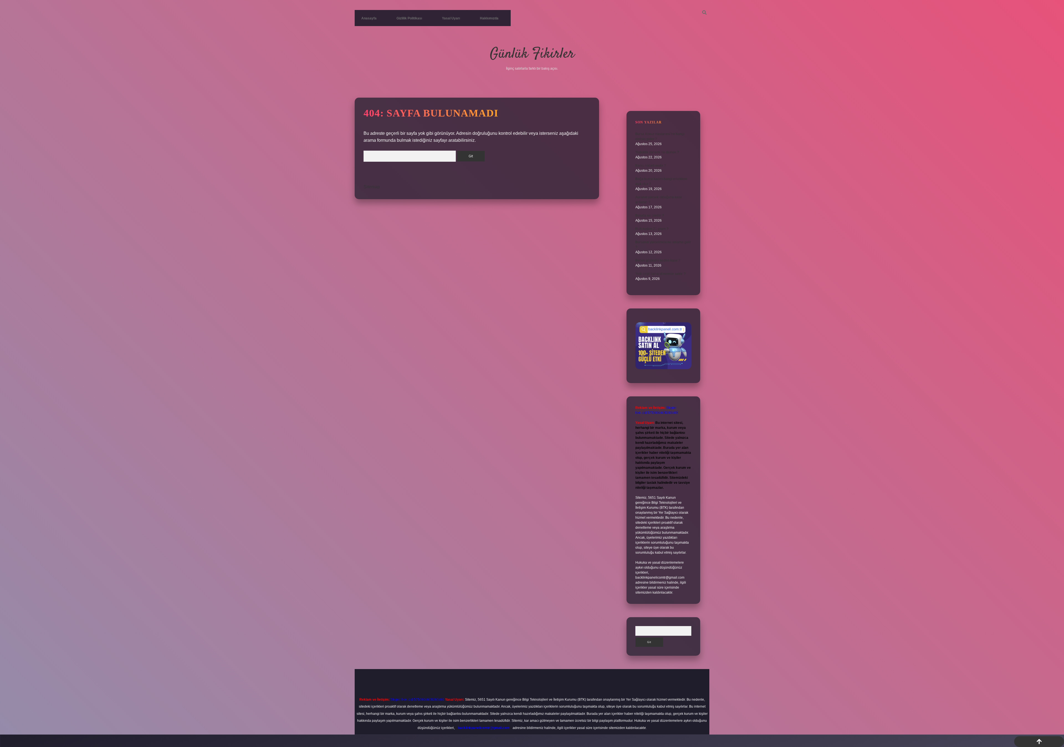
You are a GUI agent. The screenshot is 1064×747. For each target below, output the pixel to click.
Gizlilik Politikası (409, 18)
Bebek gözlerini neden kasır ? (657, 260)
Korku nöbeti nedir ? (650, 166)
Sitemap (372, 186)
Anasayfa (369, 18)
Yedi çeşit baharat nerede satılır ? (660, 274)
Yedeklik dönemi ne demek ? (657, 152)
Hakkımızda (489, 18)
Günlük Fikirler (532, 54)
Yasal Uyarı (451, 18)
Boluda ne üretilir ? (649, 215)
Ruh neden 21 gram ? (651, 229)
